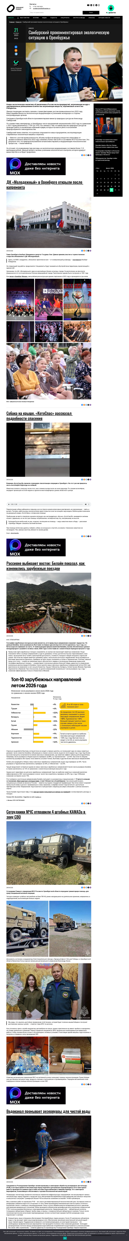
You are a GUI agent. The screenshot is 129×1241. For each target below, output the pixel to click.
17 (97, 186)
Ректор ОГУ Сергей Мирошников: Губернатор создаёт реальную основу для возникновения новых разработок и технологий (108, 111)
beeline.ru (38, 797)
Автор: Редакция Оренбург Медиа (16, 69)
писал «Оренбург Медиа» (18, 276)
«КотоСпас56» (18, 483)
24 (97, 190)
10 (97, 182)
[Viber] (90, 155)
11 (101, 182)
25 (101, 190)
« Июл (97, 168)
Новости (18, 22)
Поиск (91, 12)
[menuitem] (11, 18)
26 (104, 190)
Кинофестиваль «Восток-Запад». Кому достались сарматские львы (106, 146)
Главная (11, 22)
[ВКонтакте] (16, 47)
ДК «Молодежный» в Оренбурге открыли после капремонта (44, 184)
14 (111, 182)
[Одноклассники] (16, 50)
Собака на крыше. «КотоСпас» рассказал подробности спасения (39, 415)
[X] (88, 155)
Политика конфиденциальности (101, 1235)
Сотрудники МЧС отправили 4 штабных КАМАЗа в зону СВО (46, 814)
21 (111, 186)
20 (108, 186)
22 (115, 186)
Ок (65, 1238)
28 (111, 190)
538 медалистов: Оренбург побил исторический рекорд (106, 159)
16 (119, 182)
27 (108, 190)
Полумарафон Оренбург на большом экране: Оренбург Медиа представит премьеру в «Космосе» (107, 152)
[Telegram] (16, 54)
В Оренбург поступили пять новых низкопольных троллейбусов (106, 140)
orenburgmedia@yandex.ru (41, 8)
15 (115, 182)
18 (101, 186)
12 (104, 182)
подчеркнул (77, 260)
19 (104, 186)
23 (119, 186)
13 (108, 182)
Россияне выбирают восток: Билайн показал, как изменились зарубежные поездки (45, 565)
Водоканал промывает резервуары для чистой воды (48, 1111)
